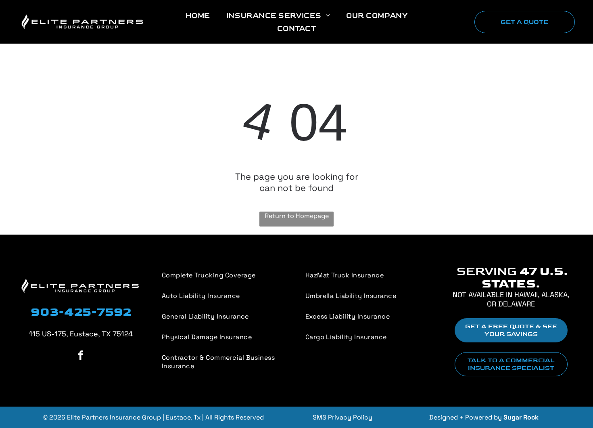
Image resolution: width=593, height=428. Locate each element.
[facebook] (81, 356)
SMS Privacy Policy (342, 417)
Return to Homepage (297, 216)
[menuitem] (197, 15)
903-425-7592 (81, 312)
